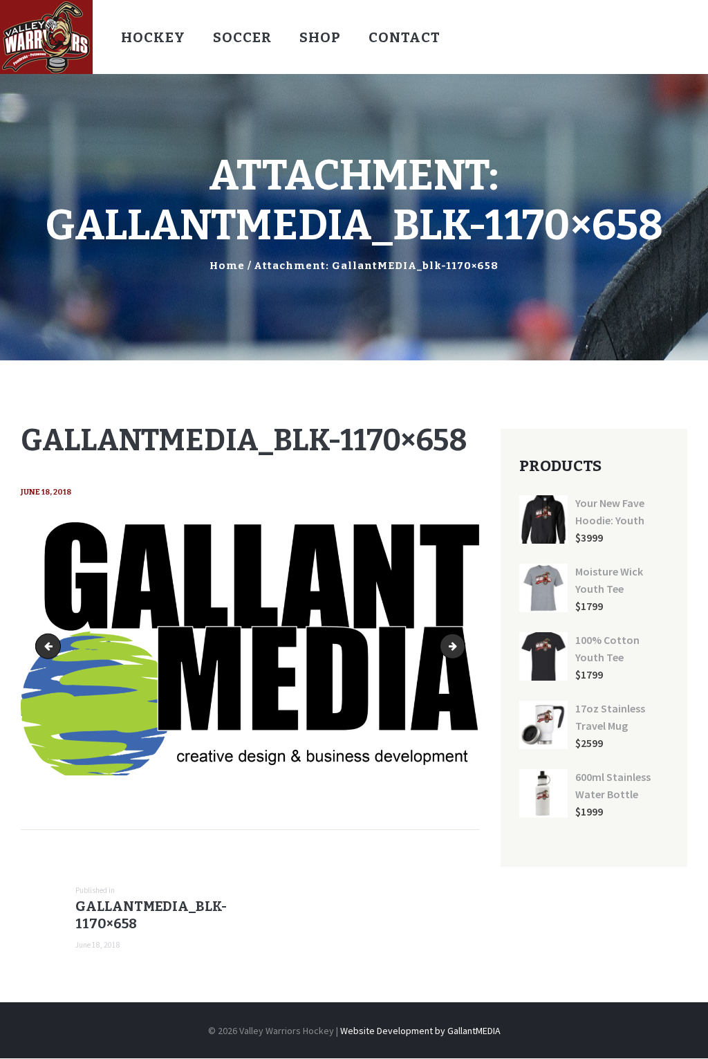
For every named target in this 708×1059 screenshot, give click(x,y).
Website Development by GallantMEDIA (420, 1030)
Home (227, 265)
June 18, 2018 (46, 492)
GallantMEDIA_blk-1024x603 (51, 646)
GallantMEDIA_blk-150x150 (460, 646)
